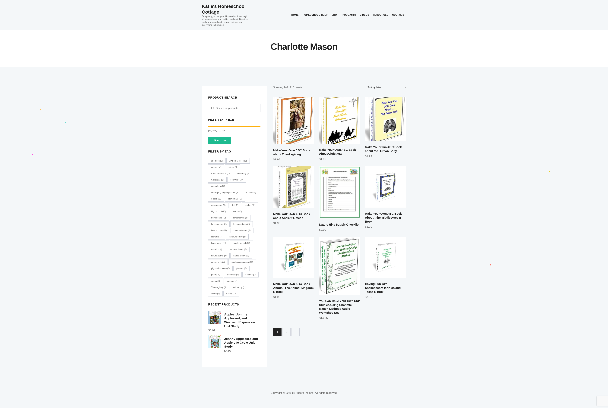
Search (211, 108)
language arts (219, 224)
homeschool (218, 218)
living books (218, 243)
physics (241, 268)
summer (232, 281)
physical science (220, 268)
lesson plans (219, 230)
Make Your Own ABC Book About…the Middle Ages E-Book (383, 217)
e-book (216, 199)
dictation (250, 192)
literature (216, 237)
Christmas (217, 180)
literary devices (242, 230)
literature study (237, 237)
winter (215, 294)
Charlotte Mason (220, 173)
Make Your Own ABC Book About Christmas (337, 151)
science (250, 275)
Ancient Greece (238, 161)
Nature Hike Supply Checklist (339, 224)
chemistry (243, 173)
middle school (241, 243)
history (237, 211)
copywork (236, 180)
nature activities (238, 249)
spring (215, 281)
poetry (215, 275)
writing (231, 294)
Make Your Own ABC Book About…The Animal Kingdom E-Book (293, 287)
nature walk (218, 262)
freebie (250, 205)
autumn (216, 167)
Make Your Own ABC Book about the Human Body (383, 149)
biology (232, 167)
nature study (241, 256)
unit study (239, 287)
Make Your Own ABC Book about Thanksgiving (291, 152)
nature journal (219, 256)
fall (235, 205)
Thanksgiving (218, 287)
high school (218, 211)
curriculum (218, 186)
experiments (218, 205)
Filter (216, 140)
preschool (233, 275)
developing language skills (224, 192)
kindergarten (240, 218)
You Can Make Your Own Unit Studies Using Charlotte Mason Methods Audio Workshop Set (339, 306)
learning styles (241, 224)
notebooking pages (242, 262)
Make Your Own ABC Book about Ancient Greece (291, 216)
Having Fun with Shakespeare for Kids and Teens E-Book (383, 287)
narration (216, 249)
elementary (235, 199)
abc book (217, 161)
